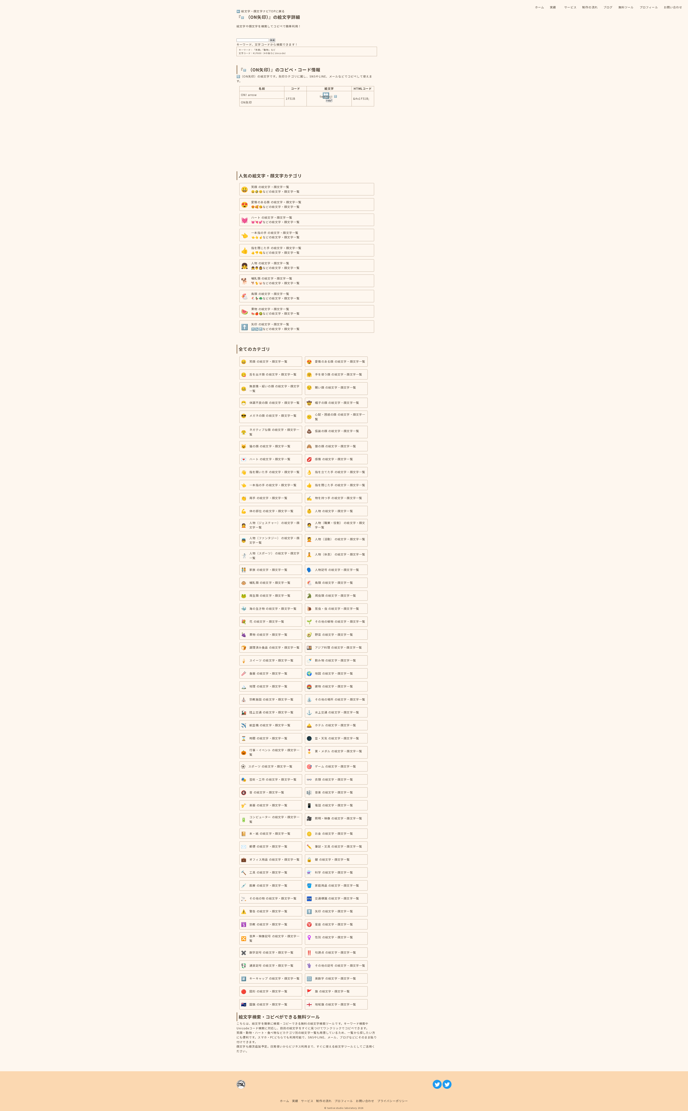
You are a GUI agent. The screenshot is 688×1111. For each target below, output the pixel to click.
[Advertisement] (306, 137)
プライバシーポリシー (392, 1101)
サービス (307, 1101)
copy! (329, 100)
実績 (295, 1101)
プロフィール (344, 1101)
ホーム (284, 1101)
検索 (272, 40)
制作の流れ (324, 1101)
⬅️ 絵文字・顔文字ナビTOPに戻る (260, 11)
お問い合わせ (365, 1101)
